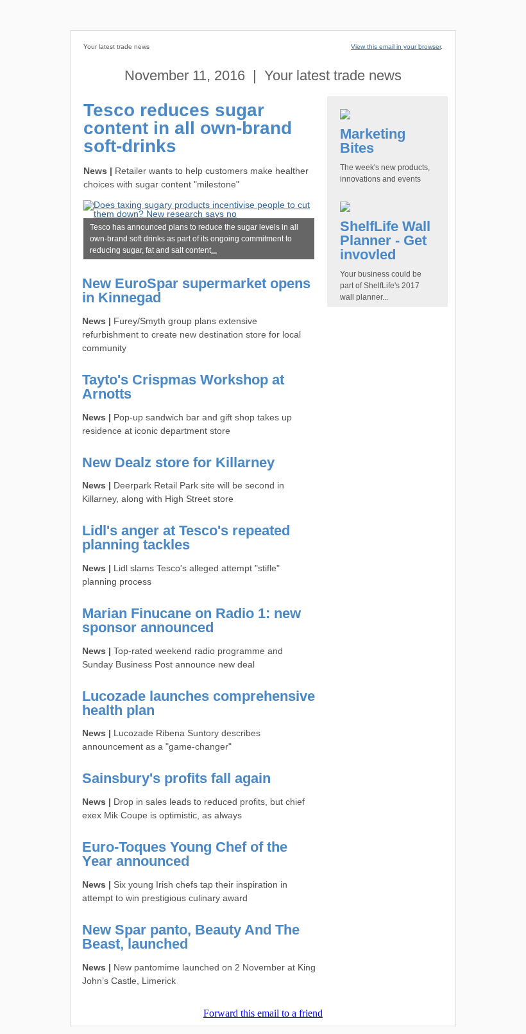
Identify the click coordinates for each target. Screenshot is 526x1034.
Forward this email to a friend (263, 1013)
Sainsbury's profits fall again (176, 778)
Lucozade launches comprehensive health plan (198, 703)
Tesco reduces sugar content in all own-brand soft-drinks (187, 128)
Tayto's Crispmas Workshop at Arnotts (183, 387)
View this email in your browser (396, 46)
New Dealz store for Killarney (178, 462)
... (214, 250)
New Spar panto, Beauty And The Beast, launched (191, 937)
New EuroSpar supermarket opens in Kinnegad (196, 290)
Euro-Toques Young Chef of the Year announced (184, 854)
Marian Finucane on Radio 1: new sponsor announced (191, 620)
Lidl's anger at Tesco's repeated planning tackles (186, 537)
